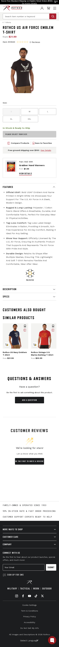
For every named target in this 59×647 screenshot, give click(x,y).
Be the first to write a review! (29, 461)
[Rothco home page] (12, 8)
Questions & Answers (30, 378)
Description (9, 289)
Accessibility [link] (29, 622)
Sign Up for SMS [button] (15, 574)
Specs (6, 296)
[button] (29, 2)
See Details (46, 150)
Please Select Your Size (16, 134)
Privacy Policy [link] (29, 616)
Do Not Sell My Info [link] (29, 628)
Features (8, 187)
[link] (42, 8)
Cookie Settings (29, 605)
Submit (51, 567)
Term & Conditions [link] (29, 611)
